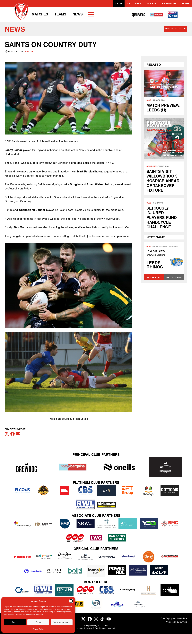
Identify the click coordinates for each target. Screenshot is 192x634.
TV (128, 3)
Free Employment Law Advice (174, 618)
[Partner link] (26, 467)
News (78, 14)
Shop (138, 3)
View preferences (62, 622)
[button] (71, 601)
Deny (38, 622)
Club (119, 3)
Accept (15, 622)
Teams (60, 14)
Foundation (168, 3)
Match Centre (174, 277)
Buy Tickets (153, 277)
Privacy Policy (38, 629)
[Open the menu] (91, 15)
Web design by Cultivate (176, 621)
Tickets (151, 3)
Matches (40, 14)
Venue (185, 3)
